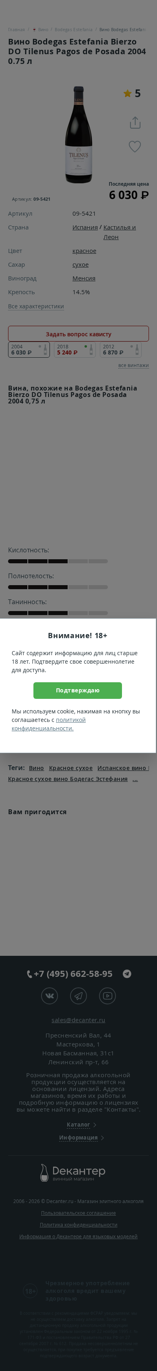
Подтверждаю (78, 690)
